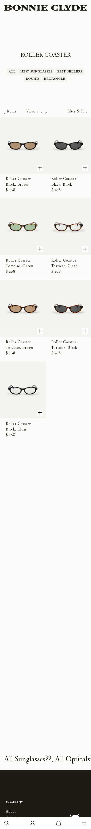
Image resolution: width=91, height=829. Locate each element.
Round (32, 78)
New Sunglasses (36, 71)
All (12, 71)
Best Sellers (69, 71)
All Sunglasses (27, 759)
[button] (7, 823)
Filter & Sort (77, 111)
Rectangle (54, 78)
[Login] (32, 823)
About (11, 811)
